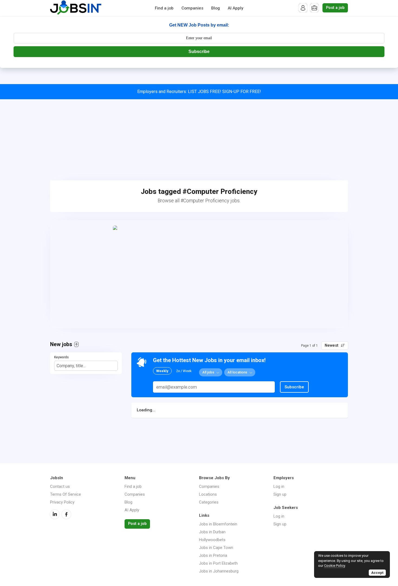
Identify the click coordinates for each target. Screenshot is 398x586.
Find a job (164, 8)
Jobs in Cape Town (216, 547)
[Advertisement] (199, 140)
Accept (377, 573)
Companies (192, 8)
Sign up (279, 494)
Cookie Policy (334, 566)
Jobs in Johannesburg (219, 571)
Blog (215, 8)
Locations (208, 494)
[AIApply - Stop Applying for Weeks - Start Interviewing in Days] (199, 274)
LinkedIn (54, 514)
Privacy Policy (62, 502)
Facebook (66, 514)
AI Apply (235, 8)
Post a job (335, 7)
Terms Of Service (65, 494)
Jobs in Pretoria (213, 555)
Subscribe (199, 51)
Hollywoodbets (212, 539)
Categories (208, 502)
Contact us (60, 486)
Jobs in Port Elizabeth (218, 563)
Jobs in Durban (212, 531)
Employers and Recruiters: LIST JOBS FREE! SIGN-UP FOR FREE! (199, 91)
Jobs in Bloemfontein (218, 524)
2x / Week (184, 371)
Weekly (162, 371)
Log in (278, 486)
